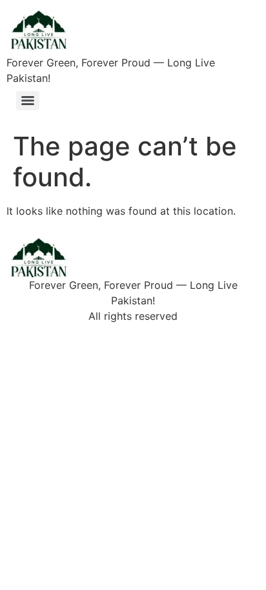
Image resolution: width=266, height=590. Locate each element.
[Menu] (27, 100)
